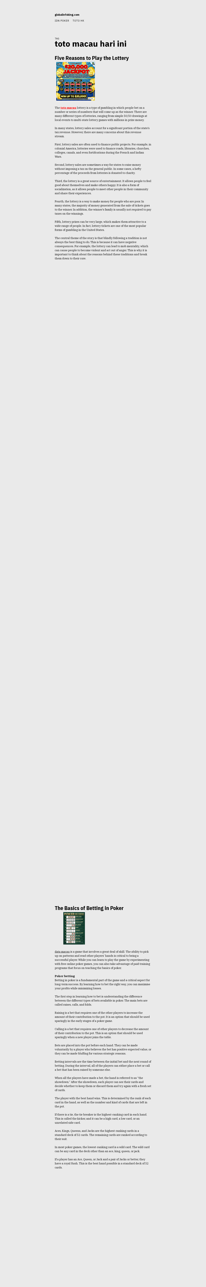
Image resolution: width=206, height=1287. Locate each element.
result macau (45, 111)
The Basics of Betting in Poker (89, 907)
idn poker (62, 20)
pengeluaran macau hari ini (39, 100)
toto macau (45, 144)
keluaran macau (43, 73)
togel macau (45, 133)
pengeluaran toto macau (40, 106)
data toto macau (43, 68)
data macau (30, 68)
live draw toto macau (41, 929)
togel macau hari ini (42, 138)
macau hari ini (44, 89)
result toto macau (43, 122)
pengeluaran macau (42, 95)
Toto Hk (78, 20)
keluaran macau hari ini (40, 79)
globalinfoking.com (67, 14)
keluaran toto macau (41, 84)
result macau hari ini (41, 117)
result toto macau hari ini (40, 127)
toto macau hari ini (42, 149)
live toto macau (44, 934)
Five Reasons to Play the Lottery (92, 57)
